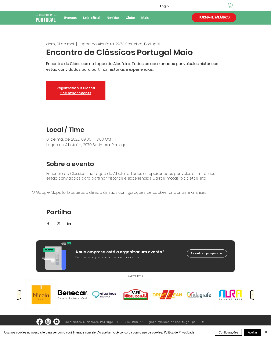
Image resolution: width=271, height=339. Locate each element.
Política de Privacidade (179, 332)
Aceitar (252, 332)
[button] (231, 5)
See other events (75, 93)
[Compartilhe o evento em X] (59, 223)
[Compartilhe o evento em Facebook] (48, 223)
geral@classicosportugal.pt (172, 322)
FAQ (203, 322)
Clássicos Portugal (99, 322)
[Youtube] (56, 321)
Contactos (73, 322)
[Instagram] (48, 321)
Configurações (228, 332)
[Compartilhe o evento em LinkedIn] (69, 223)
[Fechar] (265, 332)
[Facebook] (39, 321)
